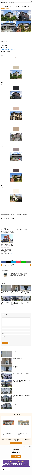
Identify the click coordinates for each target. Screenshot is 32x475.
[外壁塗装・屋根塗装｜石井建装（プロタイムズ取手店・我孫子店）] (2, 1)
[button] (3, 262)
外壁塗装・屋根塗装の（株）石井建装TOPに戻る (26, 446)
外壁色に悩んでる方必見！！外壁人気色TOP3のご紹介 (8, 49)
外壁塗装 (8, 8)
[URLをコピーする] (28, 262)
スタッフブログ (3, 8)
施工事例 (15, 218)
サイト (3, 333)
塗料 (6, 8)
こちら (11, 253)
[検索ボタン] (29, 1)
